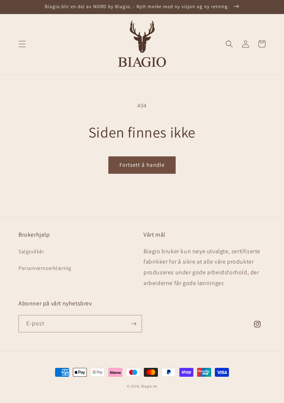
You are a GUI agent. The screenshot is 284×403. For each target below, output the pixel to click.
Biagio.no (149, 386)
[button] (22, 44)
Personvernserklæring (44, 268)
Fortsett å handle (142, 164)
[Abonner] (133, 323)
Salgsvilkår (31, 251)
